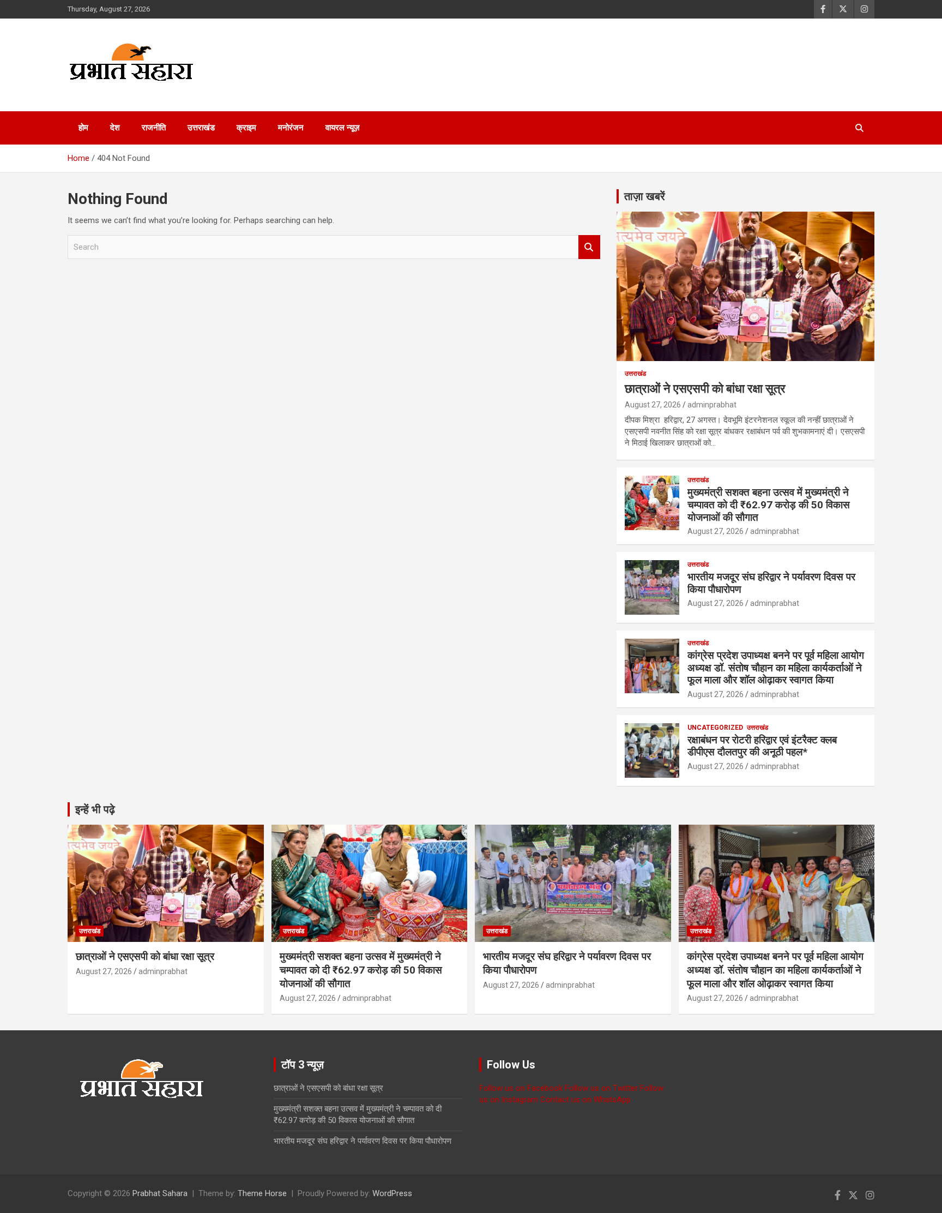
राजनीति (154, 128)
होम (83, 128)
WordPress (392, 1193)
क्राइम (246, 128)
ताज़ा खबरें (644, 196)
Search (589, 247)
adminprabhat (711, 404)
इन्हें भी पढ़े (95, 809)
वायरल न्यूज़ (342, 128)
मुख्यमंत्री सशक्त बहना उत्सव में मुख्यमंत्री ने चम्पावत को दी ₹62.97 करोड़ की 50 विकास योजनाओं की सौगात (768, 505)
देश (115, 128)
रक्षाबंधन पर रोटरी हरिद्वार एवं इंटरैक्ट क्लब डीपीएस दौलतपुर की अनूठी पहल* (762, 746)
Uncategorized (715, 727)
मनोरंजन (291, 128)
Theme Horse (262, 1193)
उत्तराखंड (201, 128)
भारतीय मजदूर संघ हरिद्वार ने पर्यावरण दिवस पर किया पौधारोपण (771, 583)
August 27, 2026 (653, 404)
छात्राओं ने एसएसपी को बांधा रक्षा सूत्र (705, 388)
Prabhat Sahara (160, 1193)
